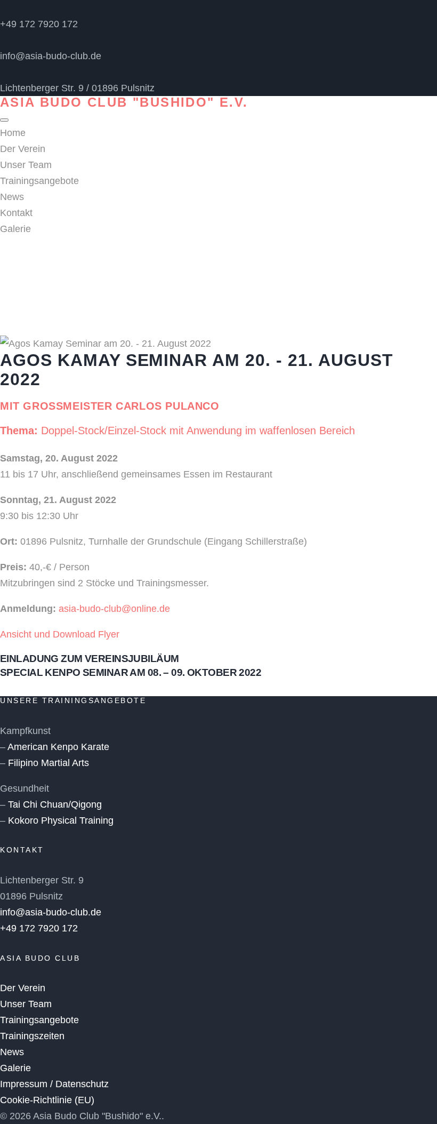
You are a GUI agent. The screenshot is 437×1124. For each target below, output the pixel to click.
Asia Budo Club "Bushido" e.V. (124, 102)
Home (13, 132)
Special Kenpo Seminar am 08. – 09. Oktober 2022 (130, 672)
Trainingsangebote (39, 181)
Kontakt (16, 213)
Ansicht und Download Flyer (59, 634)
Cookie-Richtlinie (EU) (47, 1100)
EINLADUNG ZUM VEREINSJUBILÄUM (89, 658)
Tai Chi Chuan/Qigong (55, 804)
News (12, 197)
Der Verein (22, 149)
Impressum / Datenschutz (54, 1084)
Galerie (15, 229)
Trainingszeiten (32, 1036)
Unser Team (26, 165)
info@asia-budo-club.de (50, 56)
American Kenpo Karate (58, 747)
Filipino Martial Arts (48, 763)
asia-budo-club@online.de (114, 608)
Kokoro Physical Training (61, 820)
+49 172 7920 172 (39, 24)
